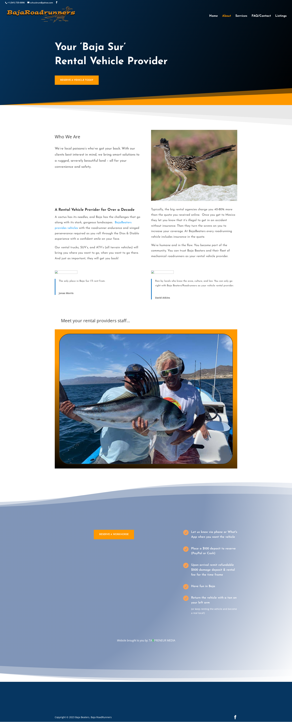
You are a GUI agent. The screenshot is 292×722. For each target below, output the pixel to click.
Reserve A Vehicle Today (76, 80)
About (226, 16)
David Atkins (162, 297)
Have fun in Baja (203, 586)
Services (241, 16)
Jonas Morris (66, 293)
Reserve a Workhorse (114, 534)
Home (213, 16)
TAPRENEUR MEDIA (162, 640)
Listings (281, 16)
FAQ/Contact (261, 16)
